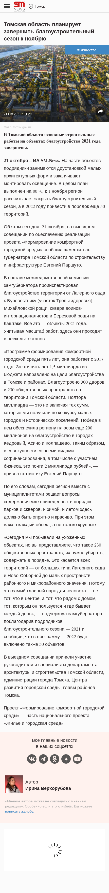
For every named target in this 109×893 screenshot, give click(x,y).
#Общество (86, 50)
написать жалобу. (19, 811)
